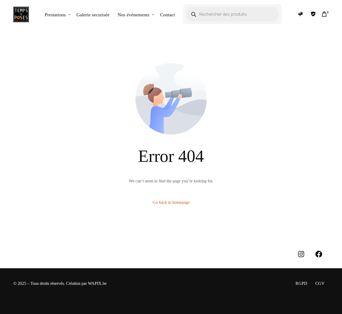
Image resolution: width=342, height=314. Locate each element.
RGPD (301, 283)
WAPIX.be (97, 283)
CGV (320, 283)
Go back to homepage (171, 202)
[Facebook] (318, 254)
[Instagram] (301, 254)
